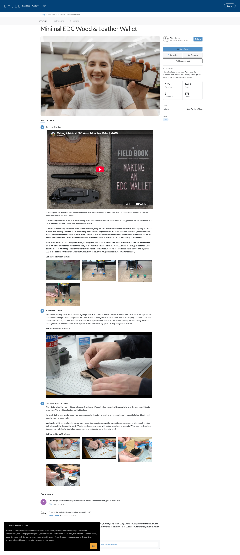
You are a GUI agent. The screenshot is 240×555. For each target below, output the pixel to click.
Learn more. (49, 540)
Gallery (35, 6)
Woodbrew (175, 38)
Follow (198, 39)
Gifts (165, 120)
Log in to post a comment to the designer (100, 544)
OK (93, 546)
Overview (43, 21)
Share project (184, 61)
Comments (75, 21)
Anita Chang (53, 515)
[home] (12, 5)
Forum (43, 6)
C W (50, 504)
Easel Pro (26, 6)
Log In (229, 6)
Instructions (59, 21)
